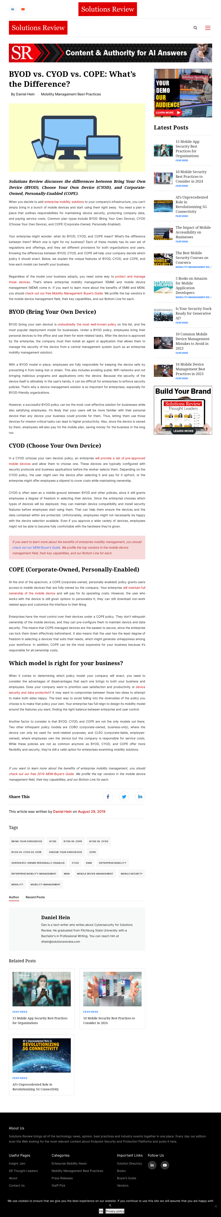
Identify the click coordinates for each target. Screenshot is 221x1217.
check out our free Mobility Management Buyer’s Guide (64, 293)
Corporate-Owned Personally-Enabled (38, 862)
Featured (20, 1012)
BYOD (52, 841)
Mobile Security (132, 873)
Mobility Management (45, 884)
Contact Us (17, 1185)
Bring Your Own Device (26, 841)
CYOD (75, 862)
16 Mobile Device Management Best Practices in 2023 (190, 369)
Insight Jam (17, 1163)
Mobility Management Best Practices (71, 94)
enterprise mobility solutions (64, 202)
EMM (89, 862)
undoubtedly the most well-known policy (87, 324)
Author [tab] (14, 897)
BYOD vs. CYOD (98, 841)
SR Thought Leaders (23, 1171)
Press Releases (62, 1178)
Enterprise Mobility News (69, 1163)
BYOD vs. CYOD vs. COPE (26, 852)
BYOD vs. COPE (73, 841)
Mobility (17, 884)
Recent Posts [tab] (35, 897)
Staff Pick (58, 1185)
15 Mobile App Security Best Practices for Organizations (40, 1020)
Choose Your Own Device (65, 852)
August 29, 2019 (91, 811)
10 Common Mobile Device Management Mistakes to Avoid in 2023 (193, 341)
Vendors (122, 1185)
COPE (92, 852)
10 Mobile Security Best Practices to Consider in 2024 (109, 1020)
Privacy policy (115, 1211)
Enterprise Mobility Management (34, 873)
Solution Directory (129, 1163)
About (13, 1178)
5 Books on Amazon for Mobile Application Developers (191, 285)
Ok (101, 1211)
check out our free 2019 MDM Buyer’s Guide (41, 774)
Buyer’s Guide (126, 1178)
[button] (77, 137)
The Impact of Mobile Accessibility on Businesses (193, 232)
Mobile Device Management (95, 873)
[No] (215, 1206)
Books (121, 1171)
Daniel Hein (25, 94)
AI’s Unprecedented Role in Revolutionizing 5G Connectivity (36, 1086)
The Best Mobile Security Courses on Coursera (192, 258)
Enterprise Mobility (112, 862)
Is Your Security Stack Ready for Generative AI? (194, 313)
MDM (67, 873)
